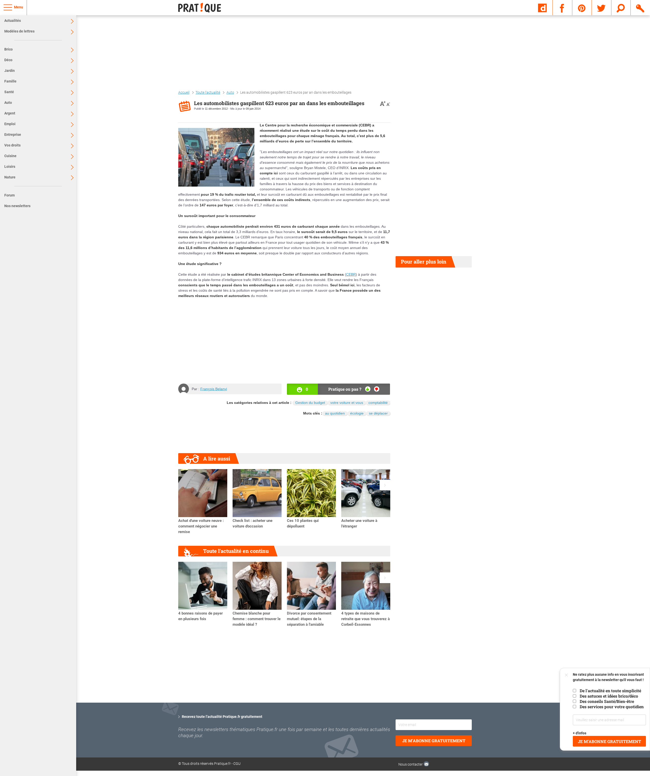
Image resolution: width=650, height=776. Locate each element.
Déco (8, 60)
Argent (9, 113)
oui (367, 389)
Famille (10, 81)
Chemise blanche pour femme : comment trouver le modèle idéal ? (257, 619)
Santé (9, 92)
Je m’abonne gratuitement (609, 741)
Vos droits (12, 145)
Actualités (12, 21)
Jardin (9, 71)
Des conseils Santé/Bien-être (607, 701)
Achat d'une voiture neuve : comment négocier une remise (201, 526)
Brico (8, 49)
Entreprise (12, 135)
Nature (9, 177)
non (376, 389)
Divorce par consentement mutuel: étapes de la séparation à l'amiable (309, 619)
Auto (8, 103)
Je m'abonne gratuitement (433, 740)
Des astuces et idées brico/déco (609, 696)
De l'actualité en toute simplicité (610, 690)
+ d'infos (580, 733)
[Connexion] (640, 7)
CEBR (351, 274)
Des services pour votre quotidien (612, 706)
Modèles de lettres (19, 31)
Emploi (9, 124)
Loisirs (9, 166)
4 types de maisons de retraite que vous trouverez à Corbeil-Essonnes (365, 619)
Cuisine (10, 156)
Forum (9, 195)
